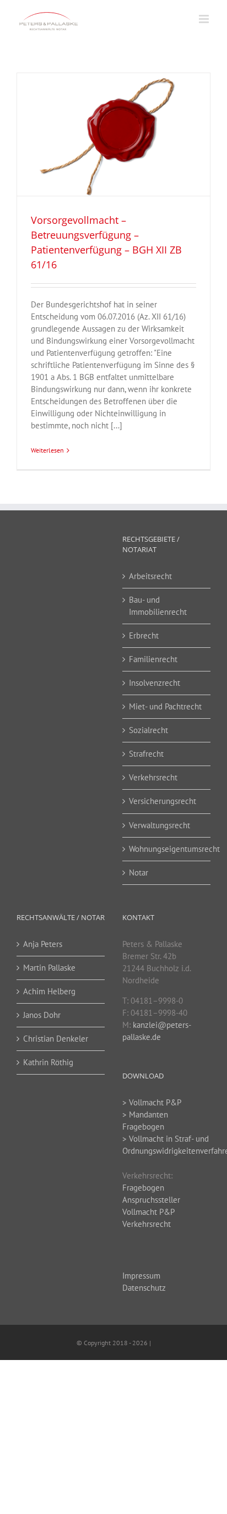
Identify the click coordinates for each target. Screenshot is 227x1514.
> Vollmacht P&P (151, 1102)
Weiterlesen (47, 450)
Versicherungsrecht (162, 801)
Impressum (141, 1275)
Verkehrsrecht (153, 777)
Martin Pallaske (49, 967)
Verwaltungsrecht (159, 825)
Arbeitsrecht (150, 576)
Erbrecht (144, 635)
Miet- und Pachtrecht (165, 706)
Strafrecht (146, 753)
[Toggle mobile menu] (204, 19)
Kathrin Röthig (48, 1062)
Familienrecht (153, 659)
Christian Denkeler (55, 1038)
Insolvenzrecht (154, 683)
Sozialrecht (148, 730)
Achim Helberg (49, 991)
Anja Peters (42, 944)
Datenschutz (144, 1287)
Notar (138, 872)
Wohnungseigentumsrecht (167, 849)
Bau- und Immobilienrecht (158, 605)
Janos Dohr (42, 1015)
